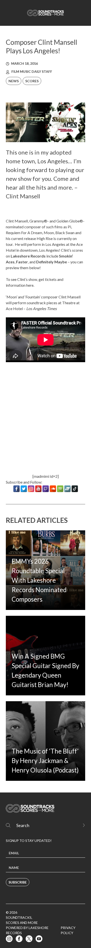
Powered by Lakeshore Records (27, 930)
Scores (32, 81)
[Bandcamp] (67, 488)
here (29, 285)
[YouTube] (38, 488)
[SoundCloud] (53, 488)
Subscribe (17, 882)
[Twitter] (23, 488)
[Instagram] (31, 488)
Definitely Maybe (51, 261)
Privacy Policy (68, 930)
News (13, 81)
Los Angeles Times (41, 308)
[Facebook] (16, 488)
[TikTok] (74, 488)
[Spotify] (60, 488)
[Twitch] (45, 488)
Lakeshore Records (28, 256)
